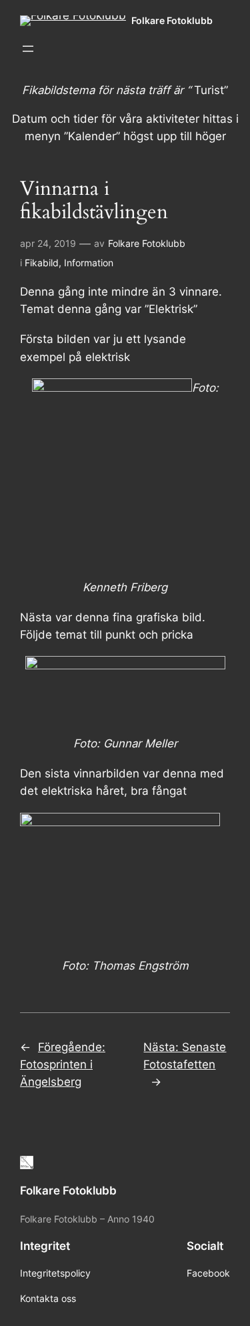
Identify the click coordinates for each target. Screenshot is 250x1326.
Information (88, 262)
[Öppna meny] (28, 49)
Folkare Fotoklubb (172, 20)
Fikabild (42, 262)
